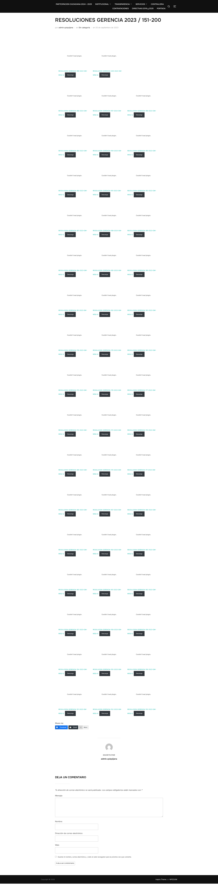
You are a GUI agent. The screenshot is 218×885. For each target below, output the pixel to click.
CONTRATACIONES (120, 8)
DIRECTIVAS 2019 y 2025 (143, 8)
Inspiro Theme (161, 879)
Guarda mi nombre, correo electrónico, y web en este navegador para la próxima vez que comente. (94, 857)
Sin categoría (84, 27)
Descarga (70, 75)
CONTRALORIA (157, 4)
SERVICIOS (140, 4)
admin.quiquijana (66, 27)
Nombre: (59, 821)
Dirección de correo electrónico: (69, 833)
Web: (57, 845)
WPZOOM (173, 879)
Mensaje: (59, 795)
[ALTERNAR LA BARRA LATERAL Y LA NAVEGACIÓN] (175, 6)
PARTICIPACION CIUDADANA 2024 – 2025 (74, 4)
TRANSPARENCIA (122, 4)
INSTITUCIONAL (102, 4)
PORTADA (161, 8)
